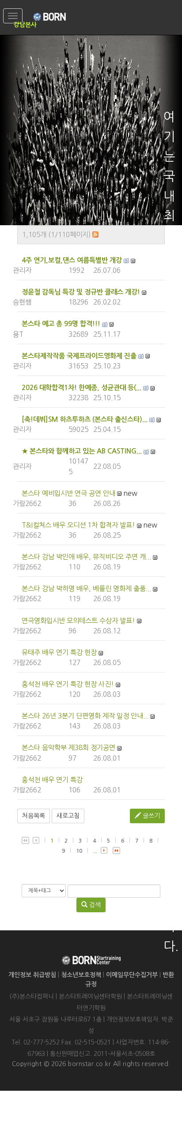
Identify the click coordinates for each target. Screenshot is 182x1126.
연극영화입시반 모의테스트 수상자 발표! (78, 620)
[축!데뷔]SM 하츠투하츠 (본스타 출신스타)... (85, 419)
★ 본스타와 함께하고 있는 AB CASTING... (82, 451)
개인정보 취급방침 (32, 975)
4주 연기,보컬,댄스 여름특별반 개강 (72, 260)
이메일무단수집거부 (132, 975)
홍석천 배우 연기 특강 (52, 780)
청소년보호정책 (81, 975)
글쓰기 (150, 816)
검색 (94, 905)
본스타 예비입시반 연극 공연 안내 (68, 493)
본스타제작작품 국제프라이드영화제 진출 (79, 356)
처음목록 (33, 816)
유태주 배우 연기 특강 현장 (59, 652)
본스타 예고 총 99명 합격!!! (61, 323)
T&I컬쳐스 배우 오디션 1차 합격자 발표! (78, 525)
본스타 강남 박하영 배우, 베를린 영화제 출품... (86, 588)
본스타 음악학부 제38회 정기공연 (68, 747)
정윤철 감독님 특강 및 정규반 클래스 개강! (81, 292)
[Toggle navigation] (13, 15)
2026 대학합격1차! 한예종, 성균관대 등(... (81, 387)
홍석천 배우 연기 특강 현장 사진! (68, 684)
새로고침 (68, 816)
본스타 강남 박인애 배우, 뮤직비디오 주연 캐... (86, 557)
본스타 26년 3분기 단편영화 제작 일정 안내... (85, 716)
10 (79, 851)
